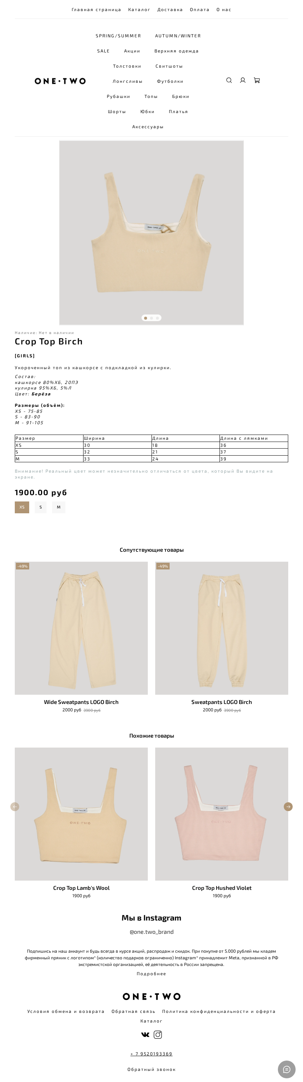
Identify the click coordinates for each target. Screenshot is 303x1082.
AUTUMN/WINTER (178, 35)
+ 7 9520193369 (151, 1053)
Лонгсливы (128, 81)
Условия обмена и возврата (66, 1011)
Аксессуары (148, 126)
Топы (151, 96)
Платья (178, 111)
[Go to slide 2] (151, 318)
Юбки (147, 111)
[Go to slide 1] (145, 318)
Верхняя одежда (176, 50)
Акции (132, 50)
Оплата (200, 9)
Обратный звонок (151, 1069)
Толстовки (127, 65)
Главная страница (97, 9)
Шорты (117, 111)
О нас (224, 9)
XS (22, 506)
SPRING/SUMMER (118, 35)
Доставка (170, 9)
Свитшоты (169, 65)
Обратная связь (134, 1011)
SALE (103, 50)
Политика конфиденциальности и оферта (219, 1011)
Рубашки (118, 96)
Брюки (181, 96)
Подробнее (151, 973)
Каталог (139, 9)
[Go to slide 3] (157, 318)
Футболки (170, 81)
